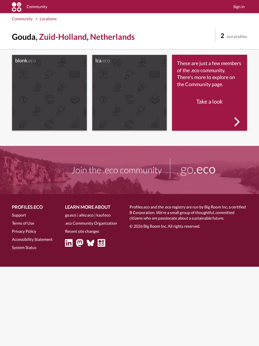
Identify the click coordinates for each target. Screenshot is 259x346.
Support (19, 215)
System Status (24, 247)
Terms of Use (23, 223)
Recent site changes (82, 231)
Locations (48, 18)
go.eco (70, 215)
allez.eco (86, 215)
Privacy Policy (24, 231)
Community (22, 18)
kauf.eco (103, 215)
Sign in (239, 6)
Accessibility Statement (32, 239)
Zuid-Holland (63, 37)
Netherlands (112, 37)
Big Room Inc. (155, 226)
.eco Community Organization (91, 223)
